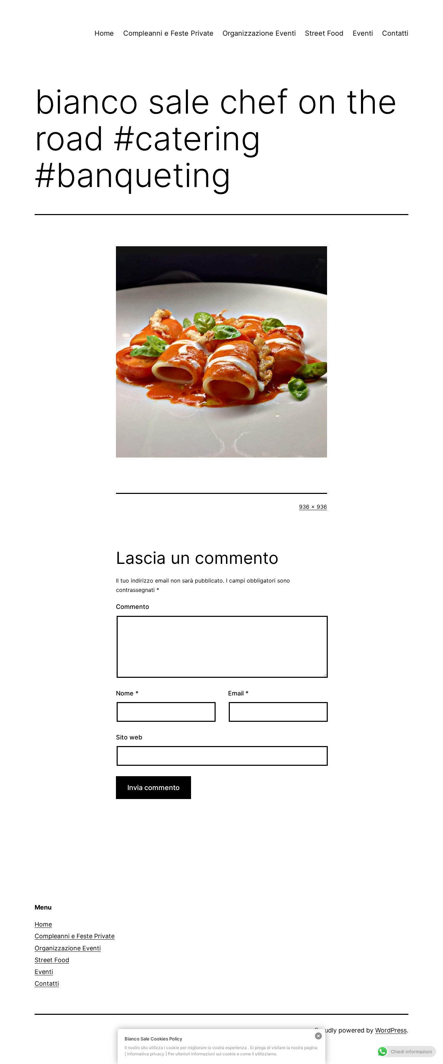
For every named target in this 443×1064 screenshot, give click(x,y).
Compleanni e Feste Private (168, 33)
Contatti (395, 33)
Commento (132, 606)
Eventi (363, 33)
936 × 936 (313, 506)
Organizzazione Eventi (259, 33)
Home (104, 33)
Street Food (324, 33)
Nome (127, 693)
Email (238, 693)
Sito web (129, 737)
